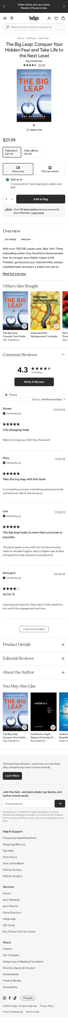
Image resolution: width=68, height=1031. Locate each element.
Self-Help (44, 38)
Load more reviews (34, 629)
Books (21, 38)
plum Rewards (11, 899)
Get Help (8, 850)
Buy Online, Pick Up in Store (19, 931)
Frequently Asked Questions (19, 837)
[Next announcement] (64, 6)
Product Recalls (12, 980)
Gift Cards (9, 925)
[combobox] (36, 27)
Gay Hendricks (34, 61)
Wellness (31, 38)
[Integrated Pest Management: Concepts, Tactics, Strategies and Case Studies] (45, 310)
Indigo (14, 1005)
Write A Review (34, 382)
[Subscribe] (60, 804)
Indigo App (9, 918)
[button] (5, 18)
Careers (7, 948)
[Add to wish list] (24, 326)
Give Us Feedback (13, 863)
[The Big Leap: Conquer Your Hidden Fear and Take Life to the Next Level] (15, 310)
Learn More (12, 775)
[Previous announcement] (4, 6)
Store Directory (12, 912)
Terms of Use (32, 1011)
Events (7, 893)
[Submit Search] (7, 27)
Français (28, 998)
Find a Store (10, 857)
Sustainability (11, 974)
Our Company (11, 955)
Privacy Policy (47, 1005)
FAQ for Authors (12, 869)
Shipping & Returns (14, 844)
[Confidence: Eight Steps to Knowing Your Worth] (44, 711)
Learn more (37, 212)
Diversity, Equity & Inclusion (19, 968)
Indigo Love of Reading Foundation (23, 961)
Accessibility (10, 987)
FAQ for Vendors (12, 876)
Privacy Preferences (13, 1011)
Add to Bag (40, 199)
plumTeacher (10, 906)
